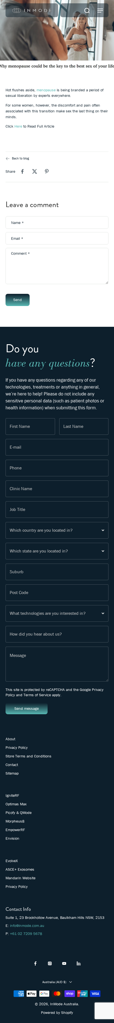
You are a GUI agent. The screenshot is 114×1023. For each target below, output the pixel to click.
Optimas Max (16, 803)
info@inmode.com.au (27, 925)
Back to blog (20, 158)
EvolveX (12, 860)
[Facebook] (35, 963)
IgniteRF (12, 795)
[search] (87, 10)
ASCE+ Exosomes (20, 869)
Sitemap (12, 773)
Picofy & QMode (19, 812)
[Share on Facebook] (22, 171)
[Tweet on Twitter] (34, 171)
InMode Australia (64, 1003)
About (10, 738)
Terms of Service (37, 694)
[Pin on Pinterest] (47, 171)
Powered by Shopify (57, 1012)
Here (18, 126)
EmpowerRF (15, 829)
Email (17, 238)
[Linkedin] (78, 963)
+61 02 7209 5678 (26, 933)
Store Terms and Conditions (28, 756)
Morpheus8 (15, 821)
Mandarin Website (20, 877)
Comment (20, 253)
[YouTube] (64, 963)
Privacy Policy (17, 747)
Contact (12, 764)
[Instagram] (50, 963)
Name (17, 222)
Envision (12, 838)
